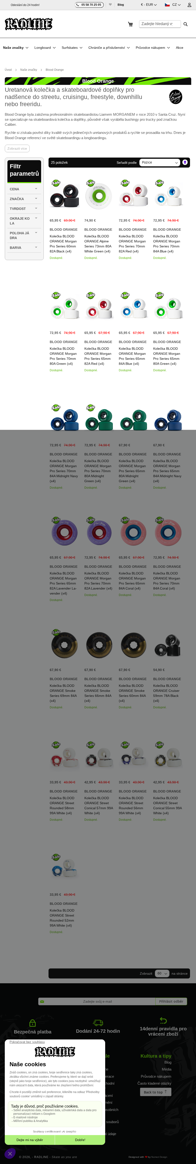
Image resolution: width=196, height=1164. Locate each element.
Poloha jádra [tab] (19, 235)
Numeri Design (159, 1157)
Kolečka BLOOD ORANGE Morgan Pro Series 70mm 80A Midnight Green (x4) (97, 471)
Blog (121, 4)
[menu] (94, 47)
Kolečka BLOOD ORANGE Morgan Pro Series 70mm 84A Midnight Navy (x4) (64, 471)
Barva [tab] (15, 248)
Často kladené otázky (154, 1083)
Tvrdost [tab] (18, 209)
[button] (149, 5)
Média (166, 1069)
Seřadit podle (127, 162)
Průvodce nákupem (156, 1076)
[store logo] (29, 24)
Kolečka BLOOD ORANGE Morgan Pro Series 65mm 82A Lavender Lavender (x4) (63, 583)
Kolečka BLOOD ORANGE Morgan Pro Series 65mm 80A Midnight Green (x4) (132, 471)
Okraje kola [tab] (20, 221)
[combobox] (160, 24)
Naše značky (29, 69)
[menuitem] (15, 47)
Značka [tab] (17, 199)
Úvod (8, 69)
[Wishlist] (110, 4)
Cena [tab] (14, 189)
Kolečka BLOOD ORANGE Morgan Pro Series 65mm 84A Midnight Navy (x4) (167, 471)
